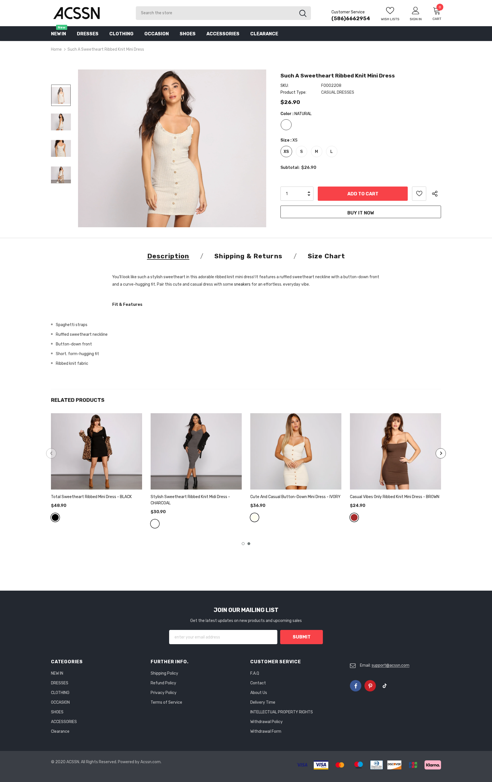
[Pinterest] (370, 685)
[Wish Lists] (419, 194)
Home (56, 49)
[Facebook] (355, 685)
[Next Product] (441, 453)
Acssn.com (150, 762)
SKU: (284, 85)
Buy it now (360, 213)
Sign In (416, 19)
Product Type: (293, 92)
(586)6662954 (350, 18)
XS (286, 151)
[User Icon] (415, 10)
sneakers (242, 284)
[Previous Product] (51, 453)
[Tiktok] (384, 685)
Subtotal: (290, 167)
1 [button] (243, 543)
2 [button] (248, 543)
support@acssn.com (390, 665)
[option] (172, 148)
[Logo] (89, 13)
